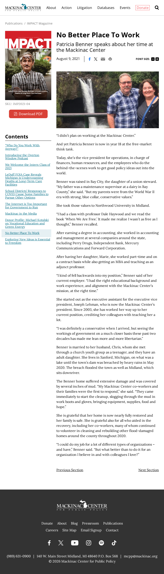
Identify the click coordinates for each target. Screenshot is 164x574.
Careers (52, 530)
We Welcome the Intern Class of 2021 (27, 166)
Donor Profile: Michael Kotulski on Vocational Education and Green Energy (27, 223)
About (51, 7)
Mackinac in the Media (21, 213)
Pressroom (90, 523)
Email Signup (91, 530)
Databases (105, 7)
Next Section (148, 470)
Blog (74, 523)
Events (125, 7)
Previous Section (69, 470)
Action (67, 7)
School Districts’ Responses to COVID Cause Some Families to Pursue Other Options (26, 194)
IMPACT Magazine (40, 23)
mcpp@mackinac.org (140, 556)
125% (157, 59)
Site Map (69, 530)
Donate (143, 7)
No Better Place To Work (22, 233)
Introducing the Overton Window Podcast (22, 156)
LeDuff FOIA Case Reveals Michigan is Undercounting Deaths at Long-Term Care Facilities (24, 179)
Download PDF (30, 114)
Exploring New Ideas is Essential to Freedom (27, 241)
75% (153, 59)
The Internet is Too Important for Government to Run (26, 205)
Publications (14, 23)
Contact (112, 530)
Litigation (84, 7)
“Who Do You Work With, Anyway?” (22, 147)
